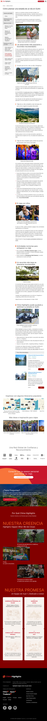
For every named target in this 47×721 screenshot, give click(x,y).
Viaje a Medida (41, 1)
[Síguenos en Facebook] (5, 709)
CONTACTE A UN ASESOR (10, 499)
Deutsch (9, 697)
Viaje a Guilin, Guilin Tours (8, 63)
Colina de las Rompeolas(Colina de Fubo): (26, 188)
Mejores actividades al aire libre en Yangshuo (8, 39)
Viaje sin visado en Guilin (8, 73)
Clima (6, 16)
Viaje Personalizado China (23, 477)
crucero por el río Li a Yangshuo (31, 92)
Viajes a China (9, 5)
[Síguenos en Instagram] (15, 709)
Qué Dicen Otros (30, 696)
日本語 (9, 699)
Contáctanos (29, 700)
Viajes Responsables (31, 698)
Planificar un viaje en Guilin (8, 44)
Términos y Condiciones (31, 702)
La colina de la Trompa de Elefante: (25, 194)
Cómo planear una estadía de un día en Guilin (8, 54)
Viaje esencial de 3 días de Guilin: (24, 337)
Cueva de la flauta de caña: (23, 173)
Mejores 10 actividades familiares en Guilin (8, 32)
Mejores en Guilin (7, 23)
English (4, 697)
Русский (5, 699)
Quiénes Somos (29, 691)
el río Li (40, 99)
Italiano (19, 697)
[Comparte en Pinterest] (10, 709)
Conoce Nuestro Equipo (31, 693)
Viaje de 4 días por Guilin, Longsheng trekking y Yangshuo (30, 343)
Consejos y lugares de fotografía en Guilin (8, 68)
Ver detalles (41, 369)
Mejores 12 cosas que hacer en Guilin (9, 27)
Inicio (4, 5)
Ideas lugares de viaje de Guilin (8, 59)
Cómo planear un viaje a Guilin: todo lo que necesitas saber (9, 49)
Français (15, 697)
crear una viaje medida (33, 349)
